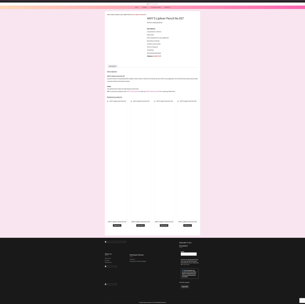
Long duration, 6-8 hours (154, 31)
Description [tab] (112, 66)
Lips (121, 14)
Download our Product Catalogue (138, 261)
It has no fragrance (152, 47)
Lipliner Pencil (127, 14)
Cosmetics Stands (156, 7)
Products (144, 7)
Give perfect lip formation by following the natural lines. (123, 89)
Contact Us (132, 259)
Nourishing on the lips (153, 41)
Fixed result (150, 34)
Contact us (167, 7)
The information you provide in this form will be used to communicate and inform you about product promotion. (189, 273)
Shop (112, 14)
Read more (117, 225)
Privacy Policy (108, 262)
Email (183, 251)
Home (136, 7)
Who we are (108, 258)
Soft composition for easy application (158, 38)
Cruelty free (150, 50)
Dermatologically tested (154, 53)
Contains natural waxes (154, 44)
